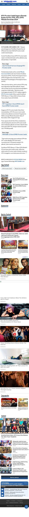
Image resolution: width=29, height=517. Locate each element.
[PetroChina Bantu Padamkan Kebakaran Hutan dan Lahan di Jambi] (6, 450)
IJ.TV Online (5, 483)
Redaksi (8, 500)
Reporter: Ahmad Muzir (6, 22)
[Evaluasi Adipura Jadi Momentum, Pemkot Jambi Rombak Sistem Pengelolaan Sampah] (6, 470)
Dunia (19, 4)
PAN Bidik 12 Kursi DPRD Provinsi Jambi (14, 134)
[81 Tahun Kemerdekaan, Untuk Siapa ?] (9, 402)
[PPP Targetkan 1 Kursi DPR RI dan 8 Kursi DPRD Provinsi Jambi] (6, 186)
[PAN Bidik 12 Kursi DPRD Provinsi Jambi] (6, 193)
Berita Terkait (6, 214)
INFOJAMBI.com (19, 161)
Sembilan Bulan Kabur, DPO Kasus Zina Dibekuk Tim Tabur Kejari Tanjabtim (14, 435)
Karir (7, 502)
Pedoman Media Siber (14, 502)
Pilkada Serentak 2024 (20, 168)
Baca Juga (4, 175)
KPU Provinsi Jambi (7, 168)
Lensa (3, 4)
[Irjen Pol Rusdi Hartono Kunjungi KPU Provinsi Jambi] (6, 180)
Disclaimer (13, 500)
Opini (23, 4)
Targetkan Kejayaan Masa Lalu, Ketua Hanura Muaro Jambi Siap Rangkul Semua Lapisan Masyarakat (8, 251)
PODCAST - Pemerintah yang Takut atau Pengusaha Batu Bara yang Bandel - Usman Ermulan (16, 490)
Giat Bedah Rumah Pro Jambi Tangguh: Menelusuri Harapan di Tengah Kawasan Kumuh (12, 485)
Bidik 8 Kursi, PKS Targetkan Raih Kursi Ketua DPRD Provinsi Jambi (20, 199)
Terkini (3, 416)
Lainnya (26, 483)
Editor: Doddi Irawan (15, 22)
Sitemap (21, 502)
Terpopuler (5, 395)
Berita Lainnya (14, 477)
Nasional (14, 4)
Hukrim (8, 4)
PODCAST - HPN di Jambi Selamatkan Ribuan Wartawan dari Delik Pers (14, 493)
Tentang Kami (19, 500)
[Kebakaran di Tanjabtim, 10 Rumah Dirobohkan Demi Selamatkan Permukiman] (6, 457)
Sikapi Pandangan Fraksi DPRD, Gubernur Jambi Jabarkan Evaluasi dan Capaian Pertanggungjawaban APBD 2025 (14, 235)
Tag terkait (5, 165)
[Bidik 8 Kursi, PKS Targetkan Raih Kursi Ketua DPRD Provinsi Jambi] (6, 199)
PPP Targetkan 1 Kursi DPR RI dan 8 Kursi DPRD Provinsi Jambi (20, 186)
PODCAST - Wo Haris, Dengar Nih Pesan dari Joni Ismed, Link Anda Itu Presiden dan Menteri (15, 496)
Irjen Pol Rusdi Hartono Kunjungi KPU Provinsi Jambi (20, 179)
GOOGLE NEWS (18, 159)
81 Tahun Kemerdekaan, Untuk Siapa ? (9, 407)
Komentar (4, 205)
